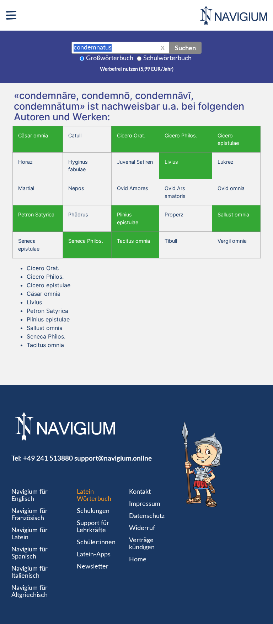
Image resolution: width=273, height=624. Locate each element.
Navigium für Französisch (29, 514)
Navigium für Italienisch (29, 572)
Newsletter (92, 566)
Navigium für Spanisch (29, 553)
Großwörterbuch (109, 58)
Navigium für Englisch (29, 495)
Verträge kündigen (142, 544)
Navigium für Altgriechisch (29, 591)
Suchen (185, 48)
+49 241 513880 (48, 458)
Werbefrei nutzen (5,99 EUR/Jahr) (136, 69)
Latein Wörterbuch (94, 495)
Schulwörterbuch (167, 58)
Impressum (144, 504)
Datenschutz (147, 516)
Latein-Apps (94, 554)
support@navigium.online (113, 458)
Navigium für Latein (29, 534)
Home (137, 559)
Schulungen (93, 511)
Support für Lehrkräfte (93, 527)
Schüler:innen (96, 542)
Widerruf (142, 528)
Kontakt (140, 492)
